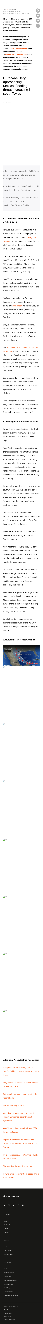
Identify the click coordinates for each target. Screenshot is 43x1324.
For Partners (7, 1251)
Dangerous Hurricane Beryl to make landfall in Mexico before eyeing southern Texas (21, 1071)
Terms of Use (7, 1316)
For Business (7, 1247)
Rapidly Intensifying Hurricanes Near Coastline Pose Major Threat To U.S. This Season (20, 1143)
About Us (6, 1221)
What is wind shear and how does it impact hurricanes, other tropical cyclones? (18, 1117)
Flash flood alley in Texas (14, 1105)
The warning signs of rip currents (17, 1166)
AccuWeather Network (10, 1280)
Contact (6, 1232)
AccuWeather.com (9, 1310)
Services (6, 1269)
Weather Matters (9, 1225)
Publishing (7, 1288)
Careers (6, 1229)
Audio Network (8, 1292)
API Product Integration (11, 1295)
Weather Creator (9, 1273)
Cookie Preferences (9, 1320)
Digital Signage (8, 1284)
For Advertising (8, 1254)
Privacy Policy (8, 1313)
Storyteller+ (7, 1276)
